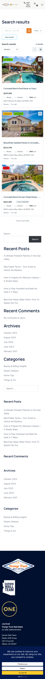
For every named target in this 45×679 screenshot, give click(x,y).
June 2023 (9, 346)
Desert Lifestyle (11, 371)
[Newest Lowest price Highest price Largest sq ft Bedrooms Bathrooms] (10, 49)
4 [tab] (24, 80)
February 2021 (10, 351)
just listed (8, 59)
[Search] (29, 30)
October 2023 (10, 333)
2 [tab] (20, 80)
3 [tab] (22, 80)
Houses (6, 104)
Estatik (26, 221)
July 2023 (8, 342)
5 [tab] (27, 80)
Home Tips (9, 375)
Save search (9, 37)
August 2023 (10, 337)
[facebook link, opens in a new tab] (37, 5)
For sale (14, 104)
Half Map (40, 49)
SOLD (6, 168)
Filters (36, 31)
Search (7, 233)
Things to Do (10, 380)
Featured (7, 114)
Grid (34, 49)
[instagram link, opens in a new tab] (35, 3)
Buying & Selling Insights (15, 366)
